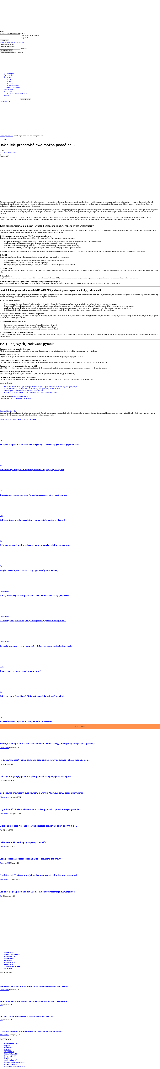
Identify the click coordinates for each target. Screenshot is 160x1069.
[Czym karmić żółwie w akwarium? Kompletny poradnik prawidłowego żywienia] (5, 805)
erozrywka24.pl (9, 956)
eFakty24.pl (8, 964)
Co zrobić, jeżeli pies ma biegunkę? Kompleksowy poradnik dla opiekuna (33, 621)
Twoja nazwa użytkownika (29, 35)
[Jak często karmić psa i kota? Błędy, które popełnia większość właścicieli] (12, 690)
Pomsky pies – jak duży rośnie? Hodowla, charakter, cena (24, 390)
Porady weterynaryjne (18, 93)
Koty (10, 81)
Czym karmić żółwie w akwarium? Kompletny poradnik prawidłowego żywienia (39, 809)
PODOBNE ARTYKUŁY (9, 419)
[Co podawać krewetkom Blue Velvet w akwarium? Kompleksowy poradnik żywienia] (5, 789)
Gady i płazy (14, 85)
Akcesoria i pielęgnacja (12, 87)
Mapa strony (9, 952)
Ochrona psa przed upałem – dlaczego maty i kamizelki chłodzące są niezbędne (35, 545)
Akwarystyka (9, 73)
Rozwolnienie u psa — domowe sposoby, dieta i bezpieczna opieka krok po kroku (36, 646)
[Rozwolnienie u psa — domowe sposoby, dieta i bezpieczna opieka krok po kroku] (12, 640)
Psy (10, 79)
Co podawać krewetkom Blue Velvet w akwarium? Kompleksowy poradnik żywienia (41, 793)
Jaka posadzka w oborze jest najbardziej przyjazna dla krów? (30, 859)
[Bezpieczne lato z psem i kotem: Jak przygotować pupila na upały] (12, 564)
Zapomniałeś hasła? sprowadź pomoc (13, 42)
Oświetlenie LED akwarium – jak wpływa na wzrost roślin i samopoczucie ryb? (39, 875)
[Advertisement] (80, 118)
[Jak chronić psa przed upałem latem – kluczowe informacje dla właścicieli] (12, 514)
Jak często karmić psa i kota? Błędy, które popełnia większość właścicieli (32, 696)
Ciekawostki (8, 91)
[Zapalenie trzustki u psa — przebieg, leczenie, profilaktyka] (12, 715)
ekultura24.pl (8, 960)
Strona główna (5, 136)
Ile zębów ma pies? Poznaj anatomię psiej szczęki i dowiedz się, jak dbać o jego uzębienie (39, 444)
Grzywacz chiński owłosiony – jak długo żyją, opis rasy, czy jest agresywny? (30, 392)
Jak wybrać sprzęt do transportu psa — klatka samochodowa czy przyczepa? (34, 595)
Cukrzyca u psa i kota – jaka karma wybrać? (20, 671)
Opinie (6, 95)
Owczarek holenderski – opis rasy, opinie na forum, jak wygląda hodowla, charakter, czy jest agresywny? (40, 387)
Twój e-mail (24, 48)
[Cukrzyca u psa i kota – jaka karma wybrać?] (12, 665)
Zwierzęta (7, 77)
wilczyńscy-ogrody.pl (12, 966)
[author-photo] (4, 409)
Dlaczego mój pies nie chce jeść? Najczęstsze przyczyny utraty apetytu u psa (33, 495)
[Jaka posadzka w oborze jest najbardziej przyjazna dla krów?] (5, 854)
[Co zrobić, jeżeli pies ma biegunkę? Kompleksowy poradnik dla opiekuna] (12, 614)
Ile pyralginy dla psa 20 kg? (21, 396)
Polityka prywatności (12, 954)
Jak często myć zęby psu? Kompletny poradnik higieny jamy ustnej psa (32, 469)
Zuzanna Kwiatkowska (8, 152)
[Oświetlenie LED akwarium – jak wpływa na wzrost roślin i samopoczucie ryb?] (5, 871)
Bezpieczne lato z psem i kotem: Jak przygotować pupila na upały (29, 570)
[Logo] (16, 69)
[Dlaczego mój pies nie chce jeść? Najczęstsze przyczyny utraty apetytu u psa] (12, 489)
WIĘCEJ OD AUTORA (28, 419)
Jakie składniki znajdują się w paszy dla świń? (23, 842)
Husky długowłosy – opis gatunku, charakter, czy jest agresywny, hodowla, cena (32, 389)
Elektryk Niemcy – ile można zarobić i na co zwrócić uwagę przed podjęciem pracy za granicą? (47, 743)
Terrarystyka (8, 75)
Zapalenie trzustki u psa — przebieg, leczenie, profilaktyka (26, 721)
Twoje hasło (24, 38)
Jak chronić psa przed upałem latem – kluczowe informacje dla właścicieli (32, 520)
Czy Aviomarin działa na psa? (22, 398)
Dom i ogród (8, 89)
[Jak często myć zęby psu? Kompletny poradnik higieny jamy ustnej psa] (12, 463)
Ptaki (11, 83)
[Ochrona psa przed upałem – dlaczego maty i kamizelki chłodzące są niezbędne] (12, 539)
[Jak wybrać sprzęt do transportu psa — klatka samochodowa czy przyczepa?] (12, 589)
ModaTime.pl (9, 958)
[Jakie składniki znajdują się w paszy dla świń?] (5, 838)
